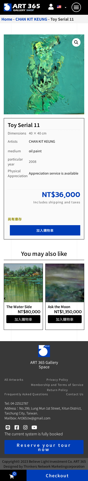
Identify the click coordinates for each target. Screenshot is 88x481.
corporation (54, 466)
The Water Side (19, 306)
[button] (76, 7)
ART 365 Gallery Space (44, 364)
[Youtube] (34, 427)
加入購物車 (45, 230)
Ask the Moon (59, 306)
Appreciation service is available (53, 173)
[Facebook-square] (16, 427)
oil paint (35, 151)
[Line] (7, 427)
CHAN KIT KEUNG (31, 19)
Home (6, 19)
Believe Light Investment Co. (51, 461)
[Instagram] (25, 427)
